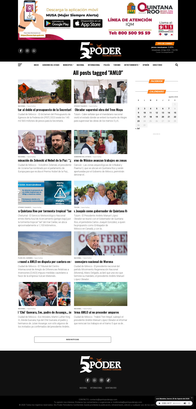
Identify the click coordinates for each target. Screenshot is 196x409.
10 (144, 113)
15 (175, 113)
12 (157, 113)
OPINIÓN (146, 64)
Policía (107, 64)
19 (157, 117)
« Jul (137, 128)
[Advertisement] (156, 152)
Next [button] (175, 19)
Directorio (157, 64)
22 (175, 117)
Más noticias (72, 340)
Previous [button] (21, 19)
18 (150, 117)
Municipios (67, 64)
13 (163, 113)
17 (144, 117)
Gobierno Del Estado (50, 64)
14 (169, 113)
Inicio (36, 64)
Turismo (116, 64)
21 (169, 117)
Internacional (94, 64)
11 (150, 113)
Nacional (80, 64)
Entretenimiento (131, 64)
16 (138, 117)
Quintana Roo (110, 387)
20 (163, 117)
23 (138, 121)
